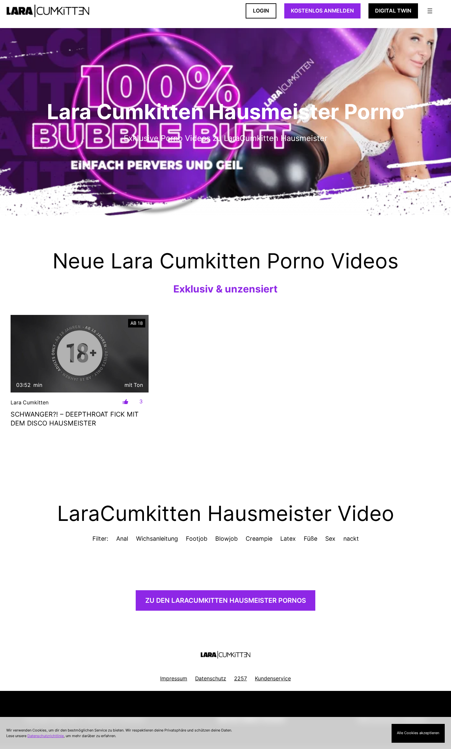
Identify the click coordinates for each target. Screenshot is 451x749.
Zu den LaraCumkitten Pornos (225, 600)
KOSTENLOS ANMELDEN (322, 11)
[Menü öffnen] (430, 11)
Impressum (173, 678)
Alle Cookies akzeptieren (418, 733)
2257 (240, 678)
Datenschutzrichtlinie (45, 735)
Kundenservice (273, 678)
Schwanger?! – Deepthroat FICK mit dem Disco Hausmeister (75, 418)
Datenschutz (210, 678)
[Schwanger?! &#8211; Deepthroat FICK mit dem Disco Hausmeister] (80, 353)
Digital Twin (393, 11)
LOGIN (261, 11)
